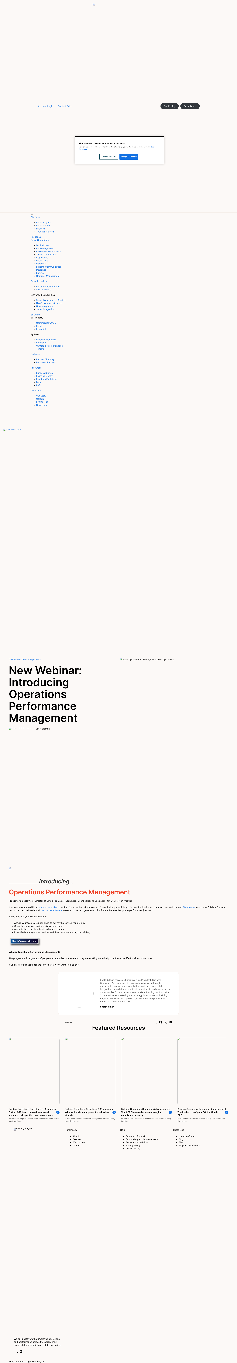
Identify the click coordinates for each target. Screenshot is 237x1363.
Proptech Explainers (46, 379)
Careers (40, 398)
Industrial (41, 329)
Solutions (35, 314)
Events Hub (42, 401)
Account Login (45, 106)
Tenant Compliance (46, 254)
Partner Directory (45, 359)
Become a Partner (45, 362)
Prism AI (40, 228)
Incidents (41, 263)
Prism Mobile (43, 225)
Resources (36, 367)
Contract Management (48, 276)
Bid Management (45, 248)
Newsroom (41, 405)
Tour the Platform (45, 231)
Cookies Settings (109, 157)
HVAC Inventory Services (49, 303)
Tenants (40, 348)
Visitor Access (43, 289)
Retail (39, 326)
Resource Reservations (48, 286)
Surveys (40, 273)
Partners (35, 354)
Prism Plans (42, 260)
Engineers (41, 342)
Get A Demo (190, 106)
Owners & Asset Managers (49, 345)
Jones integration (45, 309)
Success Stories (44, 373)
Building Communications (49, 266)
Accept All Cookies (129, 157)
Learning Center (44, 376)
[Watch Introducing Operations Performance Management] (24, 881)
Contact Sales (65, 106)
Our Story (41, 395)
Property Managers (46, 339)
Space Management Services (51, 300)
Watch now (189, 907)
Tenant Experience (31, 659)
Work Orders (42, 245)
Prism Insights (43, 222)
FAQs (38, 385)
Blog (38, 382)
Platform (35, 217)
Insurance (41, 269)
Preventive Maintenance (48, 251)
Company (36, 390)
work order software (49, 907)
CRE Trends (15, 659)
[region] (119, 150)
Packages (36, 236)
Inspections (42, 257)
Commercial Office (46, 322)
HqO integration (44, 306)
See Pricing (169, 106)
